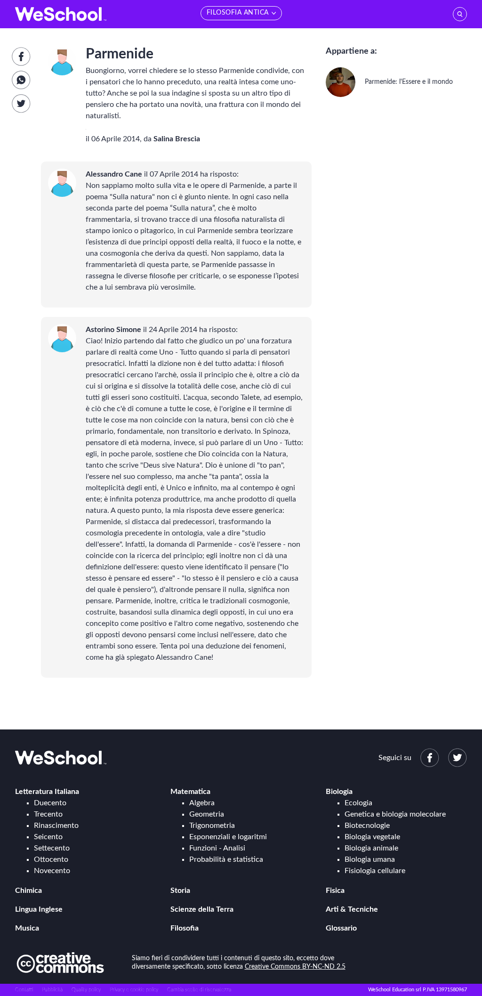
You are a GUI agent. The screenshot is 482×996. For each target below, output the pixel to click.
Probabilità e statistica (226, 859)
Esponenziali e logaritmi (228, 837)
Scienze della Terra (201, 909)
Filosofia (184, 928)
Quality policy (86, 989)
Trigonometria (212, 825)
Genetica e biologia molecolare (395, 814)
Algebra (202, 803)
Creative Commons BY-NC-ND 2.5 (295, 967)
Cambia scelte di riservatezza (199, 989)
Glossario (341, 928)
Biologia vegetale (372, 837)
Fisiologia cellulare (375, 871)
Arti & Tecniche (352, 909)
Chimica (28, 890)
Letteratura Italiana (47, 791)
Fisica (335, 890)
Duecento (50, 803)
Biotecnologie (367, 825)
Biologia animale (371, 848)
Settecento (52, 848)
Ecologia (358, 803)
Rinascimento (56, 825)
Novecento (52, 871)
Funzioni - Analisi (217, 848)
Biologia (339, 791)
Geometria (206, 814)
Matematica (190, 791)
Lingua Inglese (39, 909)
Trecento (48, 814)
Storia (180, 890)
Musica (27, 928)
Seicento (48, 837)
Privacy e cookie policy (134, 989)
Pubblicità (52, 989)
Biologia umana (370, 859)
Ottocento (51, 859)
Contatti (24, 989)
